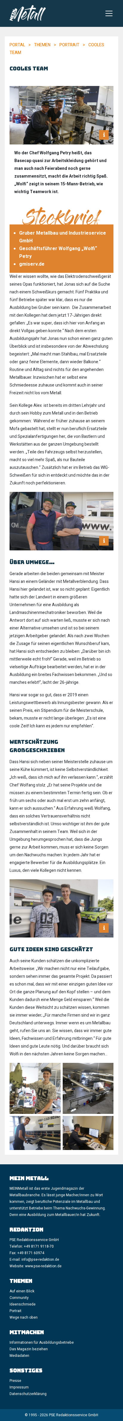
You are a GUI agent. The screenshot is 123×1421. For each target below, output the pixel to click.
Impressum (19, 1387)
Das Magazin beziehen (29, 1349)
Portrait (69, 45)
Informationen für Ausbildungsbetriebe (42, 1342)
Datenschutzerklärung (28, 1394)
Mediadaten (19, 1355)
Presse (15, 1380)
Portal (17, 45)
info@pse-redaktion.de (40, 1259)
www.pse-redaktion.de (43, 1266)
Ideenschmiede (23, 1304)
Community (19, 1297)
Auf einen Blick (22, 1291)
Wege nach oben (24, 1317)
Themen (42, 45)
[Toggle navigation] (108, 13)
